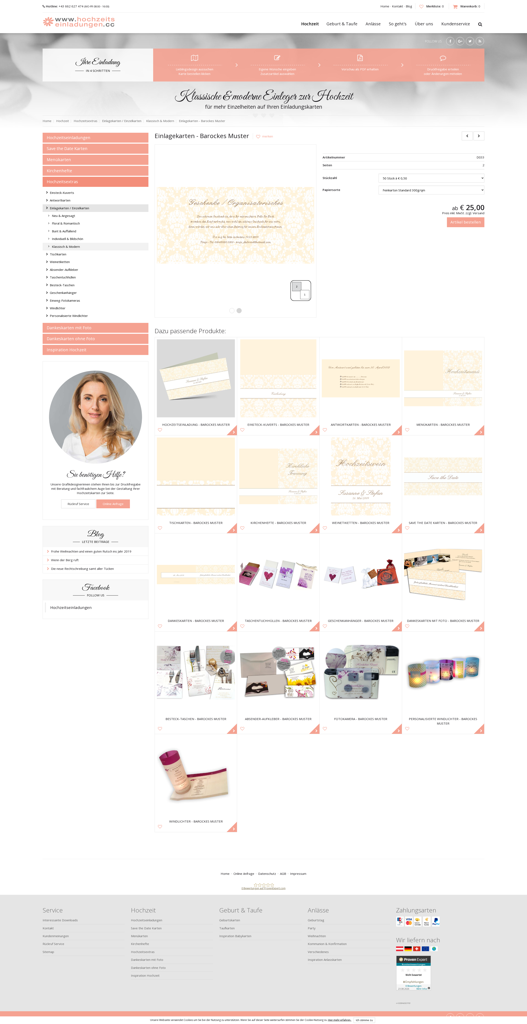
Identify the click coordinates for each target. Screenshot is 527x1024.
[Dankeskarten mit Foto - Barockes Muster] (443, 574)
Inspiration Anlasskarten (325, 960)
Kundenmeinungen (56, 936)
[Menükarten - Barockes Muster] (443, 378)
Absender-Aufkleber (64, 270)
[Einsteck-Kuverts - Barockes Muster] (278, 378)
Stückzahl (330, 178)
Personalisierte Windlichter (69, 316)
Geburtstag (316, 920)
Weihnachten (317, 936)
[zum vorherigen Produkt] (467, 135)
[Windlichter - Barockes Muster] (196, 775)
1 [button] (231, 310)
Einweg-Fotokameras (65, 300)
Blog (409, 6)
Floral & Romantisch (66, 223)
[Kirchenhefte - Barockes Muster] (278, 476)
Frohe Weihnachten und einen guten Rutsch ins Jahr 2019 (91, 551)
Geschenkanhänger (63, 293)
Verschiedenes (318, 952)
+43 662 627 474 (65, 6)
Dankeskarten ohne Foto (71, 338)
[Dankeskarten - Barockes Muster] (196, 574)
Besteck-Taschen (62, 285)
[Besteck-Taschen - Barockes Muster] (196, 673)
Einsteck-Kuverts (62, 193)
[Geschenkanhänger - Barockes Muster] (361, 574)
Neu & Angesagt (63, 216)
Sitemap (48, 952)
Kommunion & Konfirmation (327, 944)
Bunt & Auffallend (64, 231)
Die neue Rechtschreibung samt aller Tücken (82, 569)
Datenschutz (267, 874)
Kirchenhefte (59, 170)
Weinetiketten (60, 262)
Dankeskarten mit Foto (69, 327)
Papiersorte (331, 190)
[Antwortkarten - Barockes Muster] (361, 378)
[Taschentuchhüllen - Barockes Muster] (278, 574)
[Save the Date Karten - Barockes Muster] (443, 476)
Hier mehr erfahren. (340, 1020)
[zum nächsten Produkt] (478, 135)
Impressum (298, 874)
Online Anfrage (113, 504)
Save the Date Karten (67, 148)
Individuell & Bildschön (67, 239)
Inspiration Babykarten (235, 936)
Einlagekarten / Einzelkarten (69, 208)
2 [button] (239, 310)
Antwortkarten (60, 200)
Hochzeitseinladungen (68, 137)
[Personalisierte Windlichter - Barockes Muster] (443, 673)
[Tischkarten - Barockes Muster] (196, 476)
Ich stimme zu (364, 1020)
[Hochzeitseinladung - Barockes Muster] (196, 378)
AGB (283, 874)
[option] (235, 225)
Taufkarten (227, 928)
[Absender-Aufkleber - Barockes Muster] (278, 673)
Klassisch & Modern (66, 246)
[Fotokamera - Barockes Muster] (361, 673)
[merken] (263, 136)
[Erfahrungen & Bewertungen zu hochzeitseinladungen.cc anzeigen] (413, 978)
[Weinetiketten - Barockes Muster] (361, 476)
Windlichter (57, 308)
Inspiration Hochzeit (66, 350)
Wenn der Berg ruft (65, 560)
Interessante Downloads (60, 920)
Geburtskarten (229, 920)
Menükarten (59, 159)
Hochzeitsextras (62, 181)
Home (384, 6)
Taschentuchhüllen (63, 277)
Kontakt (397, 6)
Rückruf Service (78, 504)
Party (312, 928)
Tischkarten (58, 254)
